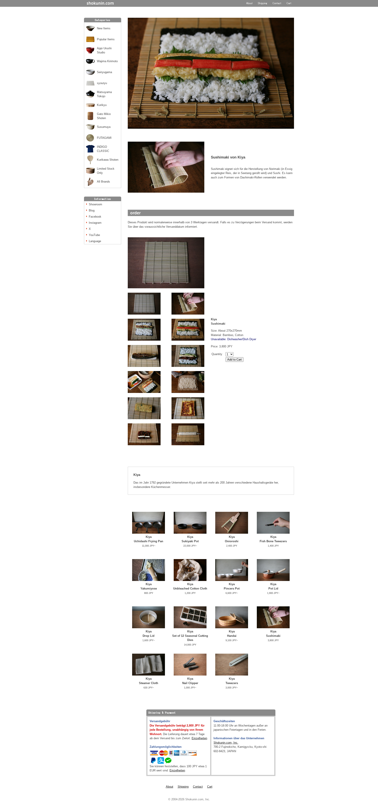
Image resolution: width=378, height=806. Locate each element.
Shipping (183, 786)
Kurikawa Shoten (107, 159)
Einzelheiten (199, 738)
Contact (198, 786)
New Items (103, 28)
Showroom (95, 204)
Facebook (95, 216)
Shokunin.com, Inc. (226, 742)
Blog (91, 210)
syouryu (102, 83)
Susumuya (103, 126)
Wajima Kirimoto (107, 61)
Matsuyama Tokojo (104, 94)
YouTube (94, 235)
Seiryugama (104, 72)
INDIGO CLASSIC (103, 149)
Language (95, 241)
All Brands (103, 181)
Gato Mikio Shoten (104, 116)
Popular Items (106, 39)
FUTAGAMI (104, 137)
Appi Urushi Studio (104, 50)
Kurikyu (102, 105)
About (169, 786)
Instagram (95, 222)
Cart (209, 786)
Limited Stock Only (105, 171)
